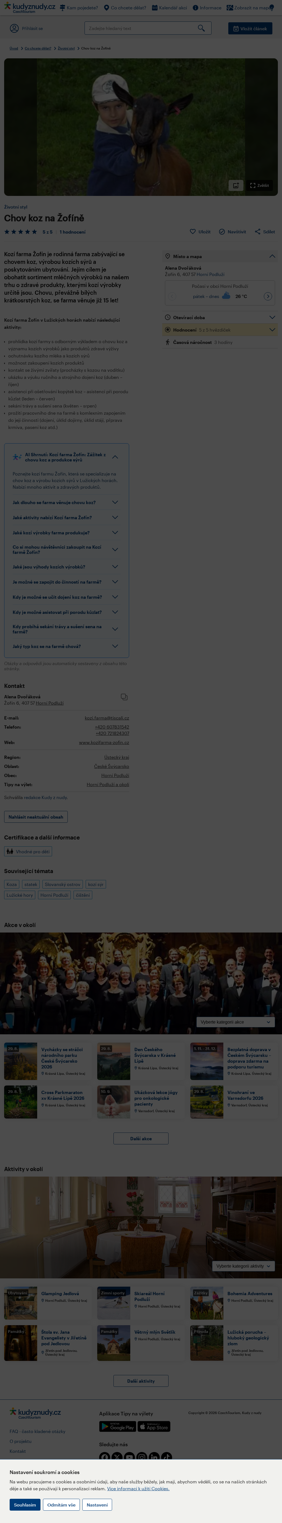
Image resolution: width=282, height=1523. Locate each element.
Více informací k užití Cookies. (138, 1488)
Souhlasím (25, 1504)
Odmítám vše (61, 1504)
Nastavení (97, 1504)
